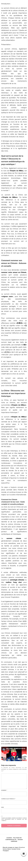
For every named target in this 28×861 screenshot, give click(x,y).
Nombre (4, 790)
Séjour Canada (11, 849)
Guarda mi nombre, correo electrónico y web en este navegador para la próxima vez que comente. (14, 819)
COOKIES (9, 837)
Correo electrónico (8, 798)
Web (2, 807)
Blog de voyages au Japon (11, 847)
